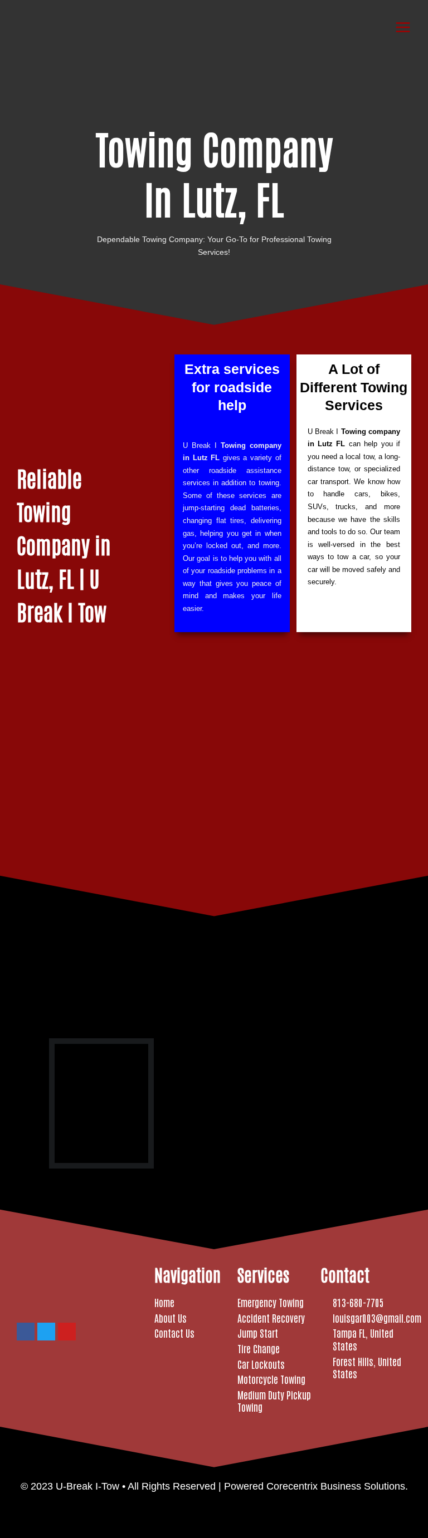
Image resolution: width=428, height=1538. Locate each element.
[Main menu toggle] (403, 27)
